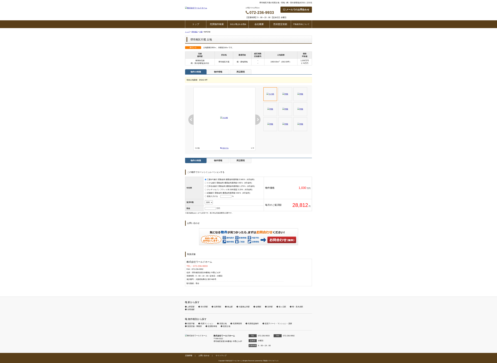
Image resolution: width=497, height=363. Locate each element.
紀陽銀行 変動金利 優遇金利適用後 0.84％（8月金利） (229, 193)
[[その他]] (224, 118)
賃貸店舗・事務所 (194, 326)
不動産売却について (301, 24)
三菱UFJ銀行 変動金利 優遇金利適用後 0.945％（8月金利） (231, 179)
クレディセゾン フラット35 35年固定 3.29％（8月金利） (230, 189)
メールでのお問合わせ (297, 9)
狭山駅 (230, 307)
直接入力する (212, 196)
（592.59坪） (285, 62)
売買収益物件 (253, 323)
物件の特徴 (196, 72)
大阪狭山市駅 (244, 307)
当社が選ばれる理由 (238, 24)
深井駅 (270, 307)
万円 (218, 208)
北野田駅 (217, 307)
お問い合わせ (282, 240)
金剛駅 (258, 307)
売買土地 (223, 323)
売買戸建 (191, 323)
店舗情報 (188, 355)
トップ (195, 24)
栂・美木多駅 (297, 307)
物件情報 (218, 72)
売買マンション (207, 323)
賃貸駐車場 (212, 326)
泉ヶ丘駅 (282, 307)
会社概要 (259, 24)
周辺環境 (240, 72)
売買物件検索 (217, 24)
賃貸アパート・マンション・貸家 (278, 323)
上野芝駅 (191, 307)
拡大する (225, 148)
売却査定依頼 (280, 24)
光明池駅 (191, 309)
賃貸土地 (226, 326)
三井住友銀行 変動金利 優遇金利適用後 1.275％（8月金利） (231, 186)
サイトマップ (221, 355)
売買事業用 (237, 323)
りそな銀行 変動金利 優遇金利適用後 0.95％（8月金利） (230, 183)
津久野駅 (204, 307)
